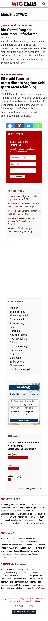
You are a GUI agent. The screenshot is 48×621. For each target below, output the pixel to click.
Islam (13, 327)
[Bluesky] (28, 125)
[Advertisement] (24, 268)
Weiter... (41, 588)
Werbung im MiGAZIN (25, 598)
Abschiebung (17, 323)
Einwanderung (17, 365)
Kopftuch (15, 330)
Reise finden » (24, 420)
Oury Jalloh (16, 357)
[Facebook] (10, 125)
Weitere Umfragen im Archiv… (30, 489)
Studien (14, 307)
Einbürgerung (17, 361)
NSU (12, 353)
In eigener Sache (8, 598)
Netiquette (14, 601)
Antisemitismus (18, 334)
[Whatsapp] (37, 125)
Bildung (14, 342)
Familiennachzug (19, 319)
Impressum (25, 601)
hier (2, 526)
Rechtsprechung (18, 338)
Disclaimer (36, 601)
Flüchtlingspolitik (19, 315)
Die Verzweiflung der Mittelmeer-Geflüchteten (19, 32)
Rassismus (16, 350)
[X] (19, 125)
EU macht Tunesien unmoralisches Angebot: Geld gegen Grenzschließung (23, 82)
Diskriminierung (18, 346)
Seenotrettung (17, 311)
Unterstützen (41, 598)
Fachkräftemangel (20, 369)
